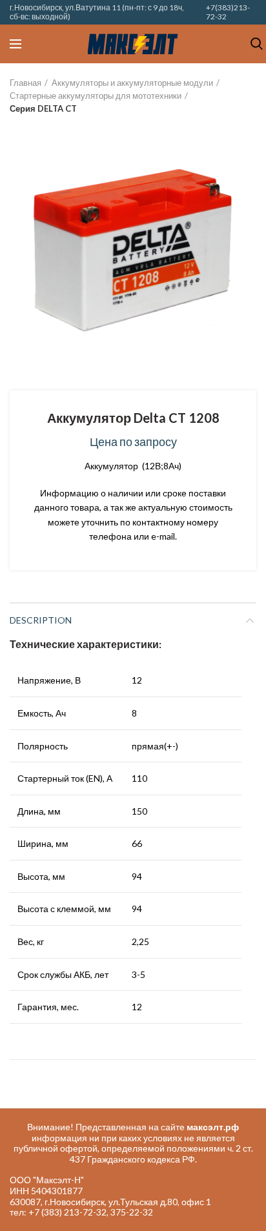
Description (41, 620)
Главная (25, 82)
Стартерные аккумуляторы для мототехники (95, 95)
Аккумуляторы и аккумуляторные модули (132, 82)
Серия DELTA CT (43, 108)
